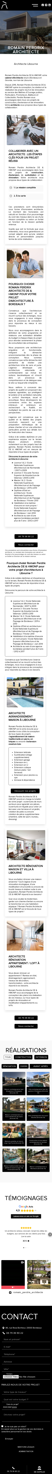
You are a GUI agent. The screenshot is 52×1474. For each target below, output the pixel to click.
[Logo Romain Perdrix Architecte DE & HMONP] (4, 5)
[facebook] (43, 5)
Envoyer (9, 1438)
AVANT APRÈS (40, 1066)
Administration (26, 1451)
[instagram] (46, 5)
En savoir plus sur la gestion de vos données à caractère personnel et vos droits (22, 1430)
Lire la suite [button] (26, 1236)
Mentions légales (26, 1447)
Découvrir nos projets (25, 791)
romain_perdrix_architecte (28, 1292)
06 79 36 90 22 (26, 536)
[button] (2, 1234)
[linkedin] (49, 5)
